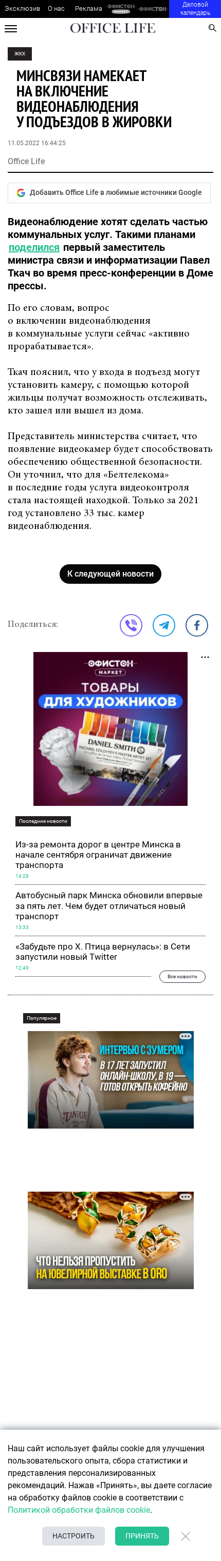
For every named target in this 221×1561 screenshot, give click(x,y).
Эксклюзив (22, 8)
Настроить (73, 1536)
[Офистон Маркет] (121, 9)
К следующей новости (110, 574)
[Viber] (131, 625)
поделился (34, 247)
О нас (56, 8)
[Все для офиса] (153, 9)
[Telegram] (164, 625)
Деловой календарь (195, 8)
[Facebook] (197, 625)
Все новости (182, 976)
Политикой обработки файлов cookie (79, 1510)
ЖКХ (19, 53)
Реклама (88, 8)
